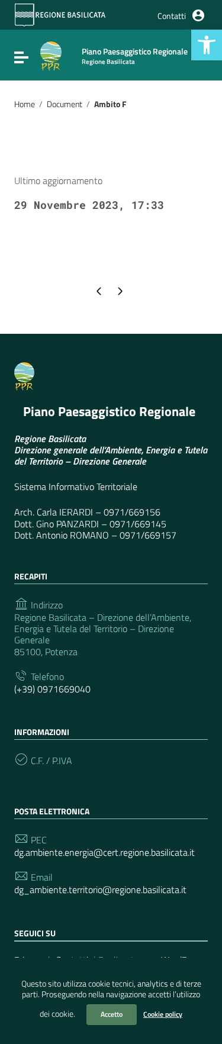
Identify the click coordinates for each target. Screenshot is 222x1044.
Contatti (171, 16)
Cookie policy (162, 1014)
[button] (206, 45)
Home (24, 104)
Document (64, 104)
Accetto (112, 1014)
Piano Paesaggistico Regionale (109, 411)
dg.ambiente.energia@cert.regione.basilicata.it (104, 852)
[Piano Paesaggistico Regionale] (51, 55)
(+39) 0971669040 (52, 689)
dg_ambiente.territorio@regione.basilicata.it (100, 889)
